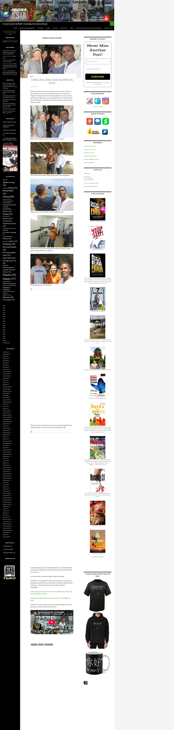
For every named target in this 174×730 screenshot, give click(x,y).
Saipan (41, 644)
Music (13, 241)
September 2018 (7, 421)
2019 (31, 76)
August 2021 (6, 378)
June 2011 (5, 510)
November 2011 (7, 500)
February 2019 (6, 410)
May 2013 (5, 463)
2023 (5, 180)
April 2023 (5, 363)
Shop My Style (64, 28)
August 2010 (6, 532)
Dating (5, 207)
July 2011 (5, 508)
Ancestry (6, 188)
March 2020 (6, 397)
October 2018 (6, 419)
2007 (4, 305)
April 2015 (5, 439)
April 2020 (5, 395)
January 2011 (6, 521)
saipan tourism (7, 285)
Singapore (7, 287)
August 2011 (6, 506)
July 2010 (5, 534)
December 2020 (6, 386)
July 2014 (5, 445)
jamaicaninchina (7, 50)
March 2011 (6, 517)
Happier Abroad (89, 152)
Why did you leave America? (9, 109)
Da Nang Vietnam (9, 205)
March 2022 (6, 369)
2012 (4, 312)
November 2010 (7, 526)
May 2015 (5, 436)
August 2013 (6, 456)
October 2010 (6, 528)
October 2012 (6, 476)
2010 (4, 308)
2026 (4, 338)
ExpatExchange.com (9, 552)
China (8, 196)
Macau (7, 239)
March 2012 (6, 491)
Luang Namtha (8, 236)
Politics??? (7, 272)
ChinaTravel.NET (8, 549)
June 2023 (5, 358)
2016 (4, 321)
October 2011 (6, 502)
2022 (4, 334)
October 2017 (6, 428)
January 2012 (6, 495)
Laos (5, 230)
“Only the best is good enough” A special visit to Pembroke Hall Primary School (10, 72)
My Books (55, 28)
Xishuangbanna (8, 299)
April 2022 (5, 367)
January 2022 (6, 373)
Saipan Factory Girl (90, 149)
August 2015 (6, 434)
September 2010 (7, 530)
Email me (87, 173)
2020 (4, 329)
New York (9, 258)
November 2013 (7, 450)
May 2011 (5, 513)
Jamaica (7, 221)
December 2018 (6, 415)
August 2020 (6, 393)
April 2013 (5, 465)
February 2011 (6, 519)
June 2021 (5, 382)
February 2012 (6, 493)
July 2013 (5, 458)
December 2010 (6, 523)
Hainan (7, 214)
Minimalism (6, 241)
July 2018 (5, 426)
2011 (4, 310)
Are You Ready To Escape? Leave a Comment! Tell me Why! (9, 52)
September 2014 (7, 443)
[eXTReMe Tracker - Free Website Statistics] (85, 682)
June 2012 (5, 484)
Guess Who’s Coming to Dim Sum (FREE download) (89, 28)
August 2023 (6, 354)
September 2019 (7, 402)
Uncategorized (6, 342)
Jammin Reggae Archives (92, 159)
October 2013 (6, 452)
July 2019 (5, 404)
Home (15, 28)
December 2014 (6, 441)
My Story (47, 28)
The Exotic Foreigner (90, 146)
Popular (34, 644)
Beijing (13, 188)
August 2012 (6, 480)
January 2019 (6, 413)
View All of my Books (98, 557)
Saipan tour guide (9, 283)
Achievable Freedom (90, 156)
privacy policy (105, 82)
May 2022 (5, 365)
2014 (4, 316)
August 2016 (6, 430)
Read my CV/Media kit (91, 186)
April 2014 (5, 447)
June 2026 (5, 352)
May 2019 (5, 408)
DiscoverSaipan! (89, 162)
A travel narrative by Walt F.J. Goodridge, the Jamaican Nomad (25, 24)
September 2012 (7, 478)
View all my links (97, 106)
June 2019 (5, 406)
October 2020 (6, 389)
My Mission (40, 28)
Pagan (5, 265)
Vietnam (8, 297)
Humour (8, 218)
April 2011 (5, 515)
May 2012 (5, 486)
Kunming (13, 228)
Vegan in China (7, 295)
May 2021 (5, 384)
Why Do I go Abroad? (10, 130)
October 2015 (6, 432)
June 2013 (5, 460)
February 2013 (6, 469)
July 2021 (5, 380)
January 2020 (6, 400)
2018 (4, 325)
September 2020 (7, 391)
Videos (71, 28)
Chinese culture (7, 199)
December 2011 (6, 497)
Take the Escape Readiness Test (27, 28)
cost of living (7, 202)
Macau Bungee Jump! (10, 122)
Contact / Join (108, 28)
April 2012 (5, 489)
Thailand (6, 289)
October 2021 (6, 376)
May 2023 (5, 360)
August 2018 (6, 423)
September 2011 (7, 504)
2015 (4, 319)
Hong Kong (6, 216)
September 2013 (7, 454)
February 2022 (6, 371)
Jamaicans (6, 228)
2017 (4, 323)
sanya (13, 285)
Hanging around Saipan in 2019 (52, 81)
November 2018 (7, 417)
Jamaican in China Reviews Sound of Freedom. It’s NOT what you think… (9, 105)
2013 (4, 314)
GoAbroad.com (8, 546)
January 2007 (6, 536)
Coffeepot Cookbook (8, 201)
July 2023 (5, 356)
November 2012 (7, 473)
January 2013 (6, 471)
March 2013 (6, 467)
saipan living (48, 644)
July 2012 (5, 482)
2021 (4, 332)
